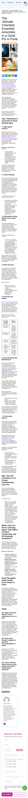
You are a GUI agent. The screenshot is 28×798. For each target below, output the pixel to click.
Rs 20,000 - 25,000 (11, 764)
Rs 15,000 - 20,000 (11, 761)
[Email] (4, 724)
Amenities (18, 2)
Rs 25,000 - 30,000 (11, 766)
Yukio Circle (6, 703)
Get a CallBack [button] (7, 794)
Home (3, 2)
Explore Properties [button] (20, 794)
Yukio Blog (5, 10)
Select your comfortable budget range (13, 759)
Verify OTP (19, 750)
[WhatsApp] (24, 788)
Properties (10, 2)
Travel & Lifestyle (14, 10)
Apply (21, 781)
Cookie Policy (13, 787)
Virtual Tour (26, 4)
